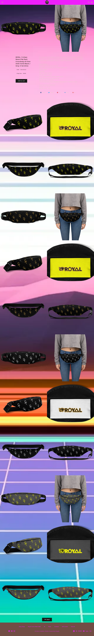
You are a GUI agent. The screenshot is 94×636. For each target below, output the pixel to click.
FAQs (49, 626)
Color (18, 69)
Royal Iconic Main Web (34, 626)
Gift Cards (65, 626)
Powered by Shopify (54, 631)
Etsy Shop (22, 626)
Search (73, 626)
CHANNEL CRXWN (44, 631)
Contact (56, 626)
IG (44, 626)
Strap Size (19, 73)
